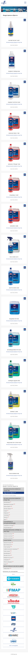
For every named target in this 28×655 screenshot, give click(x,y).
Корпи (6, 564)
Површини (7, 513)
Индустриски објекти (10, 492)
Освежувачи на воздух (9, 525)
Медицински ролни (8, 557)
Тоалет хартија (8, 546)
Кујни (5, 519)
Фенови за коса (8, 555)
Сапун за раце (7, 551)
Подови (6, 510)
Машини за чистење (9, 538)
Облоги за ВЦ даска (8, 562)
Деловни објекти (8, 508)
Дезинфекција (7, 502)
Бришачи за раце (8, 542)
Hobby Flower (7, 568)
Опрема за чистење (9, 533)
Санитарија (7, 515)
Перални (6, 517)
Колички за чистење (9, 536)
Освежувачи (7, 559)
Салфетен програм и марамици (11, 549)
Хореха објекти (8, 506)
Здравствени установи (9, 504)
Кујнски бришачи (8, 544)
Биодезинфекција (8, 527)
